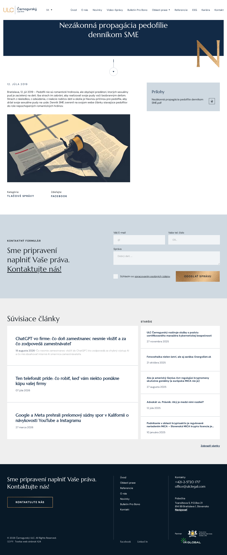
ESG (194, 10)
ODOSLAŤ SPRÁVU (197, 276)
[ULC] (20, 10)
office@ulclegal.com (190, 486)
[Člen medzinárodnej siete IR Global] (191, 540)
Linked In (142, 541)
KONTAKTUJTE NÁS (30, 502)
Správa (117, 249)
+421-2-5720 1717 (187, 482)
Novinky (97, 10)
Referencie (181, 10)
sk (47, 10)
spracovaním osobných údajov (152, 276)
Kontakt (219, 10)
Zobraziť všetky (210, 445)
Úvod (74, 10)
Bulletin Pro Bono (137, 10)
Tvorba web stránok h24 (28, 541)
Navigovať (181, 509)
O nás (84, 10)
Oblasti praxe (160, 10)
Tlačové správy (20, 196)
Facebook (59, 196)
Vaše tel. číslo (176, 232)
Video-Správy (115, 10)
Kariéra (206, 10)
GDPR (10, 541)
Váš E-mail (120, 232)
